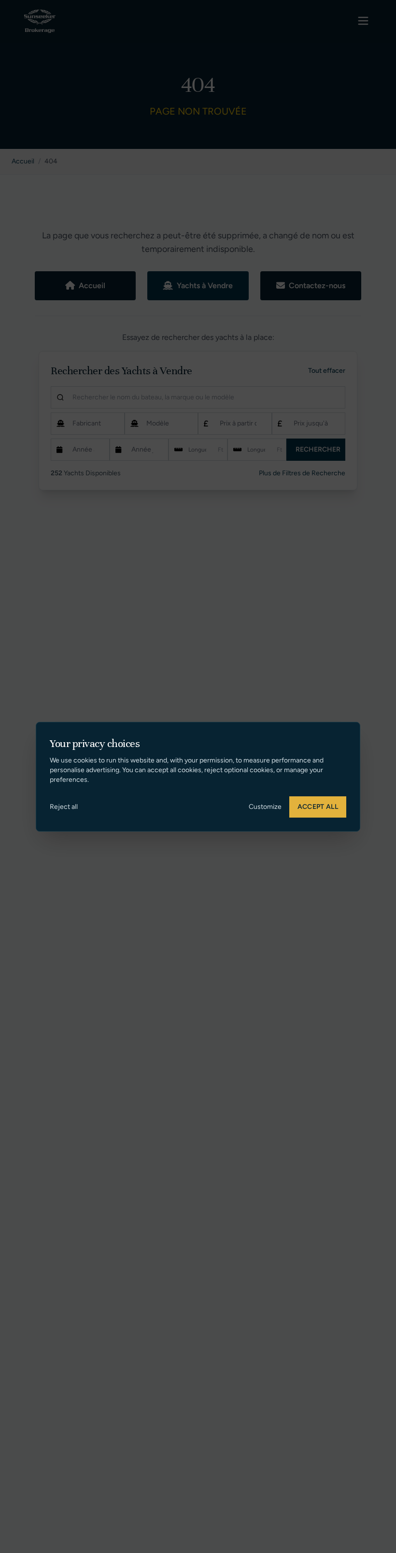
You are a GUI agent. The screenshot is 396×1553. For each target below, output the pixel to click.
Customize (265, 807)
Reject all (64, 807)
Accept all (318, 807)
